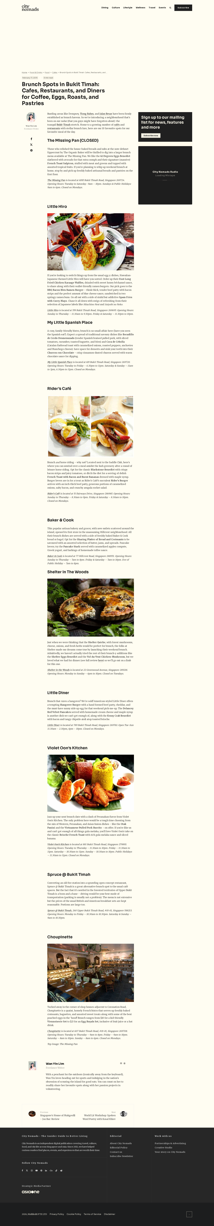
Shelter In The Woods (68, 572)
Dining (104, 7)
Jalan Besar (106, 113)
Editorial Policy (119, 1147)
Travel (152, 7)
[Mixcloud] (51, 1171)
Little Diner (58, 692)
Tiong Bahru (87, 113)
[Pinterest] (41, 1171)
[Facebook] (22, 1171)
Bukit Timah (63, 124)
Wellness (140, 7)
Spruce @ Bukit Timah (68, 874)
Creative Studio (163, 1147)
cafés (117, 124)
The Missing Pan (63, 140)
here (100, 660)
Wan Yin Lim (31, 126)
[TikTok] (56, 1171)
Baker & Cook (60, 520)
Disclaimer (109, 1214)
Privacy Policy (57, 1214)
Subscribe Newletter (121, 1156)
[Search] (170, 7)
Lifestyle (127, 7)
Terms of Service (92, 1214)
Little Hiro (57, 206)
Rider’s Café (59, 388)
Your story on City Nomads (170, 1152)
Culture (116, 7)
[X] (27, 1171)
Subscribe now (151, 135)
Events (162, 7)
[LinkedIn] (46, 1171)
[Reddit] (61, 1171)
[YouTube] (37, 1171)
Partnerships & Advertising (170, 1143)
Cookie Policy (74, 1214)
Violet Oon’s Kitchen (67, 748)
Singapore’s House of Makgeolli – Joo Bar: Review (57, 1115)
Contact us (116, 1152)
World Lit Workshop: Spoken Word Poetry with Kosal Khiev (99, 1115)
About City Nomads (121, 1143)
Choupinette (59, 937)
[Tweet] (31, 144)
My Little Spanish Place (69, 322)
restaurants (53, 128)
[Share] (31, 139)
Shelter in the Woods (58, 670)
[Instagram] (32, 1171)
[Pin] (31, 150)
